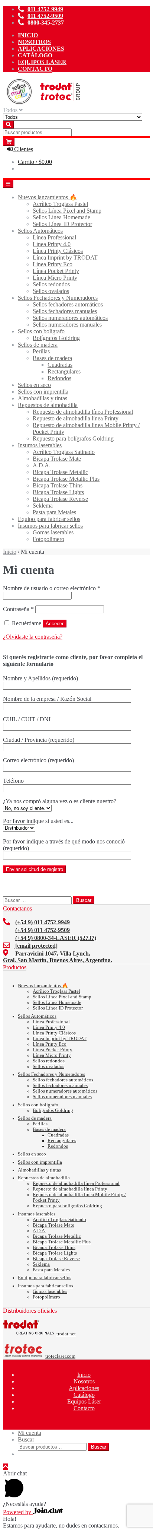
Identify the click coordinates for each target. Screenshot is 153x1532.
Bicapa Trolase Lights (58, 492)
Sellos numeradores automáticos (70, 318)
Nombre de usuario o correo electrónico (51, 588)
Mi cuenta (29, 1433)
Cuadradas (60, 365)
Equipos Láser (42, 62)
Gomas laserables (53, 532)
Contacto (35, 69)
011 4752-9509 (45, 16)
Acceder (55, 623)
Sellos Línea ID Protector (62, 224)
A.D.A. (42, 465)
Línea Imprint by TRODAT (65, 257)
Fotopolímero (48, 539)
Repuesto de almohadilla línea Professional (83, 412)
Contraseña (18, 609)
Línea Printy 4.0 (52, 244)
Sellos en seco (34, 385)
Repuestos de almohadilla (48, 405)
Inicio (28, 35)
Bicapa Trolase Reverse (60, 499)
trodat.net (66, 1333)
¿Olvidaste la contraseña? (32, 636)
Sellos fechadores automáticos (68, 304)
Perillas (41, 351)
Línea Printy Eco (52, 264)
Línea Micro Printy (55, 277)
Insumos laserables (40, 445)
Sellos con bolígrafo (41, 331)
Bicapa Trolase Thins (57, 485)
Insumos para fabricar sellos (50, 525)
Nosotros (34, 42)
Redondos (59, 378)
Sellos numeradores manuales (67, 324)
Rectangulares (64, 371)
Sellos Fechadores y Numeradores (58, 298)
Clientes (23, 149)
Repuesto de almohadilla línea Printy (75, 418)
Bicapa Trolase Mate (57, 458)
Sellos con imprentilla (43, 391)
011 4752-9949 (45, 9)
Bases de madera (52, 358)
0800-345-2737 (45, 22)
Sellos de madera (38, 344)
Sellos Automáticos (40, 231)
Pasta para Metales (54, 512)
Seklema (43, 505)
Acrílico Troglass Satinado (64, 452)
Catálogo (35, 55)
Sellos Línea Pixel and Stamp (67, 210)
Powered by (18, 1512)
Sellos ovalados (51, 291)
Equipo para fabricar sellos (49, 519)
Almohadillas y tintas (42, 398)
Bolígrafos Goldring (56, 338)
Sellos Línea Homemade (61, 217)
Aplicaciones (41, 48)
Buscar (26, 1439)
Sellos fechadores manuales (65, 311)
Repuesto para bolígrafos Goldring (73, 438)
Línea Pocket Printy (56, 271)
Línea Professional (54, 237)
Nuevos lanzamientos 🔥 (47, 197)
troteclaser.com (60, 1356)
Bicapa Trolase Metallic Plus (66, 479)
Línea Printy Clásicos (58, 251)
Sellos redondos (51, 284)
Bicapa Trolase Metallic (60, 472)
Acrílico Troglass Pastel (60, 204)
